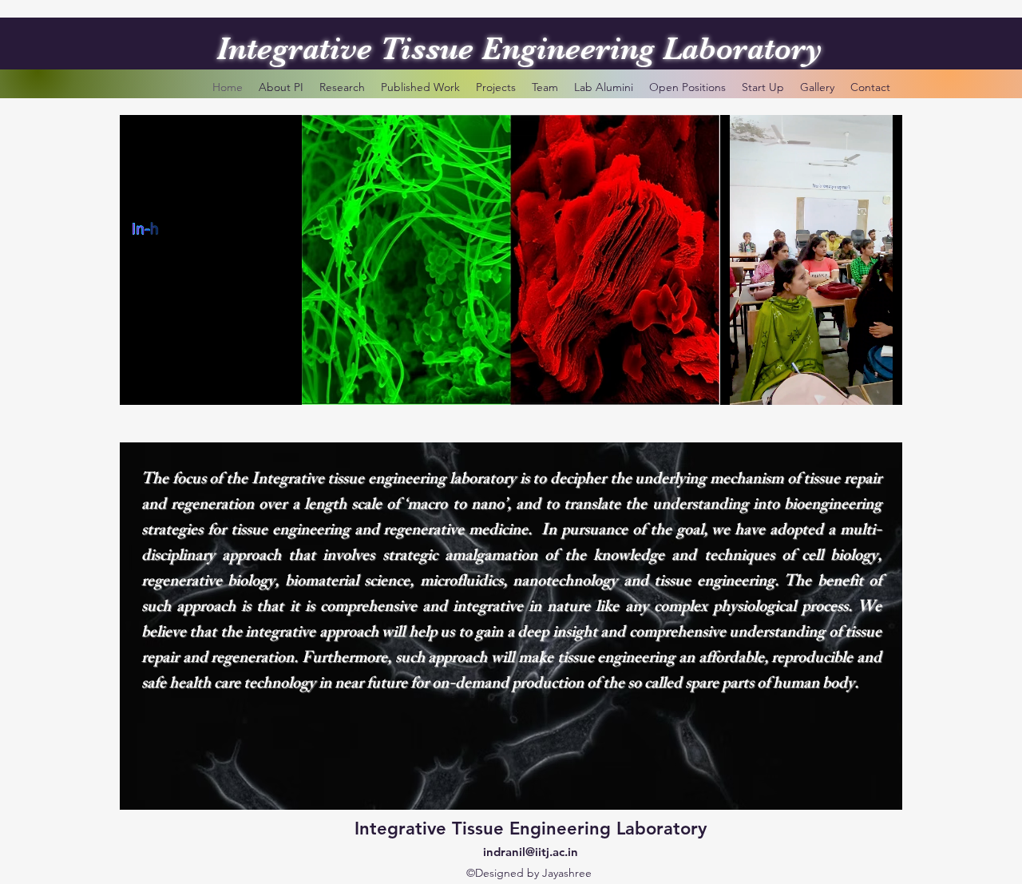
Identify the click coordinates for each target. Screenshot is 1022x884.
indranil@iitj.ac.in (530, 851)
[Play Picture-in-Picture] (273, 383)
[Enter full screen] (301, 383)
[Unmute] (167, 383)
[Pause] (140, 383)
